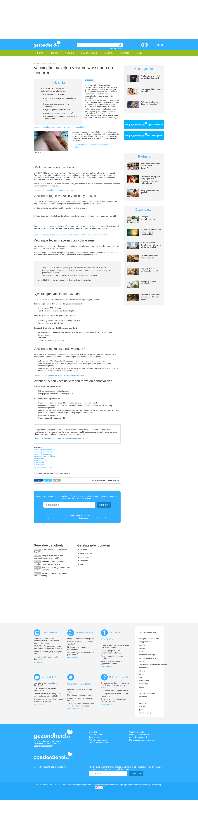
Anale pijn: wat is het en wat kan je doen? (150, 77)
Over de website (136, 732)
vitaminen (143, 697)
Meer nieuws (49, 633)
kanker (54, 53)
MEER (140, 53)
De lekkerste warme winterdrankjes (149, 257)
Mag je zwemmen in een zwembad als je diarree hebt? (48, 557)
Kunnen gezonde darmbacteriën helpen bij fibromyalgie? (151, 245)
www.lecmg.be (40, 460)
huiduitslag (84, 557)
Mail (57, 480)
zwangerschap (89, 53)
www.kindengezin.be (42, 454)
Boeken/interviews (79, 684)
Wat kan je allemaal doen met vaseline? (150, 103)
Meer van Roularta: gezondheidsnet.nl (50, 767)
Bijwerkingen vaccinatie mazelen (57, 110)
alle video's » (38, 704)
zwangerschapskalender (149, 638)
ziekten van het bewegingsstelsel (153, 664)
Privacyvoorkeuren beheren (141, 740)
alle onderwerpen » (147, 713)
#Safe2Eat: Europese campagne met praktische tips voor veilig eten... (150, 179)
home (40, 53)
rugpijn (142, 651)
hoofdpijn (143, 645)
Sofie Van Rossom (46, 474)
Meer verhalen (118, 677)
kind (81, 564)
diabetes (109, 53)
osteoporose (144, 680)
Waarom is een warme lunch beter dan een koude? (150, 297)
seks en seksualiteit (147, 693)
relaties (142, 706)
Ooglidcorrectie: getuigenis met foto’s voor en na (114, 700)
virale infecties (86, 553)
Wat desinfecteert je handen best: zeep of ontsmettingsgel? (52, 568)
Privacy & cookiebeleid (139, 734)
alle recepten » (106, 667)
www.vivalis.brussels (42, 467)
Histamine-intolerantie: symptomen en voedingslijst (151, 232)
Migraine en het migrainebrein (80, 695)
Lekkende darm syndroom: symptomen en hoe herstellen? (49, 562)
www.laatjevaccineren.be (44, 450)
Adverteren (94, 737)
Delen (39, 480)
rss (146, 45)
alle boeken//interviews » (76, 709)
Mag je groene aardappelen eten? (149, 270)
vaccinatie (84, 561)
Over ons (93, 732)
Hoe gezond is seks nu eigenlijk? (81, 638)
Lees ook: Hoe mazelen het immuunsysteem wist (54, 190)
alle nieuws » (38, 662)
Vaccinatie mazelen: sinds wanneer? (59, 113)
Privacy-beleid (83, 518)
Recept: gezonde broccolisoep (148, 283)
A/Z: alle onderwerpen (98, 740)
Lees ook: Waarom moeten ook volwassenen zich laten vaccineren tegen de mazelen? (70, 235)
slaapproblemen (145, 642)
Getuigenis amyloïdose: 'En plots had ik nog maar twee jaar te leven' (115, 685)
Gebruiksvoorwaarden (139, 737)
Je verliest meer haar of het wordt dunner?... (150, 166)
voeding (69, 53)
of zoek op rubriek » (115, 49)
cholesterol (143, 668)
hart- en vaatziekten (147, 658)
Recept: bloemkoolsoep (148, 218)
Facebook (142, 45)
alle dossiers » (72, 658)
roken (141, 700)
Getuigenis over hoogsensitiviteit (115, 690)
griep (141, 709)
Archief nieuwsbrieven (98, 742)
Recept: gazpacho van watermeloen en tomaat (111, 652)
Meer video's (49, 677)
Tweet (49, 480)
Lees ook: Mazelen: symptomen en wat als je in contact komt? (60, 127)
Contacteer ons (95, 734)
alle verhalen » (106, 704)
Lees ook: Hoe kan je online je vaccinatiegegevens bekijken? (59, 375)
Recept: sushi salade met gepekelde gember (112, 662)
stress (141, 674)
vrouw (141, 661)
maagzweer (144, 703)
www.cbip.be (39, 462)
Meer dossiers (84, 633)
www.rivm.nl (39, 458)
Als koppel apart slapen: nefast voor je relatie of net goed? (80, 705)
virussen (83, 550)
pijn (140, 677)
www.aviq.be (39, 465)
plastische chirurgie (147, 655)
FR (162, 45)
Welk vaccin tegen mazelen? (56, 95)
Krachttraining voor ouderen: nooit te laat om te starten (48, 700)
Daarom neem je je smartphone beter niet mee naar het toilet (47, 695)
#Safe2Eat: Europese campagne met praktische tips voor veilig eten (48, 647)
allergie (125, 53)
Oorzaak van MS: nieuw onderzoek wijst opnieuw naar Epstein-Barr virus (46, 640)
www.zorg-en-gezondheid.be (46, 456)
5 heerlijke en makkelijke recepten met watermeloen (115, 646)
